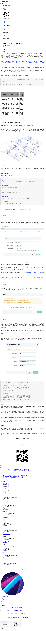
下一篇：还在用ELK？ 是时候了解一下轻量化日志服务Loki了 (16, 470)
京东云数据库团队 (4, 596)
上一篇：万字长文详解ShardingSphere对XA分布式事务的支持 (16, 469)
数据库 (4, 51)
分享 (2, 467)
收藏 (2, 465)
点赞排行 (8, 479)
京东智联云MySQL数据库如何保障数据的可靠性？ (13, 477)
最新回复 (2, 479)
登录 (20, 569)
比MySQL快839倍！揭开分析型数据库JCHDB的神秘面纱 (14, 613)
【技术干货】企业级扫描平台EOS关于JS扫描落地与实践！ (15, 475)
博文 (3, 3)
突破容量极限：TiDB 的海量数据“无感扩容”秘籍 (13, 476)
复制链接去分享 (6, 484)
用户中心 (5, 8)
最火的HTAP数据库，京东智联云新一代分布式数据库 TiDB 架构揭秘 (16, 617)
